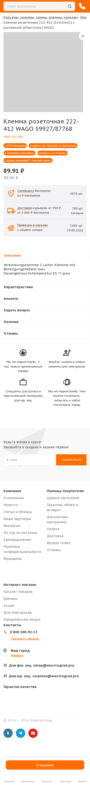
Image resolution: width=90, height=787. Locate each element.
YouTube (33, 733)
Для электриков (17, 612)
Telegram (20, 733)
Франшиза (12, 558)
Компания (12, 491)
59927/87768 (13, 137)
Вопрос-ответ (58, 543)
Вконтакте (8, 733)
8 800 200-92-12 (23, 632)
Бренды (10, 598)
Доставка (55, 536)
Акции (8, 605)
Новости (10, 505)
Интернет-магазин (19, 584)
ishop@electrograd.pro (41, 665)
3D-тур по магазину (20, 532)
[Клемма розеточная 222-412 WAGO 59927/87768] (43, 72)
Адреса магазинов (63, 498)
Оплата (53, 529)
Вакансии (11, 525)
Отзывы (53, 550)
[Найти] (69, 6)
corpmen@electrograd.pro (44, 676)
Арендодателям (17, 539)
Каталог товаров (18, 591)
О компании (13, 498)
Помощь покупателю (65, 491)
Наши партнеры (17, 518)
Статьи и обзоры (17, 512)
